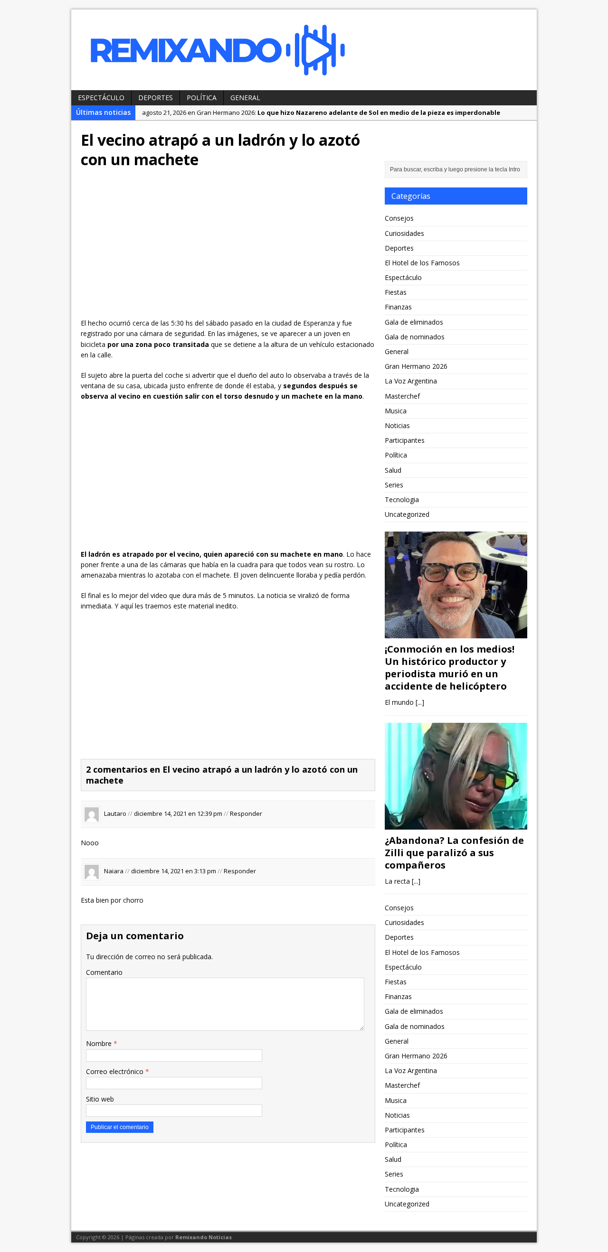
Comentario (104, 972)
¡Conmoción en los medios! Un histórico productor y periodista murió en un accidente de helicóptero (449, 667)
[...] (420, 702)
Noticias (397, 425)
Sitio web (100, 1098)
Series (394, 484)
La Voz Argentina (411, 380)
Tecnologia (402, 499)
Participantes (405, 440)
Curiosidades (404, 233)
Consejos (399, 218)
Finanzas (398, 306)
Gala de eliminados (414, 322)
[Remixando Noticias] (304, 49)
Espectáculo (101, 97)
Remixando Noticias (203, 1237)
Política (202, 97)
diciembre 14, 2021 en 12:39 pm (178, 814)
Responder (246, 814)
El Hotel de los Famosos (422, 262)
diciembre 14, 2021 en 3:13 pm (173, 871)
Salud (393, 470)
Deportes (155, 97)
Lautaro (115, 814)
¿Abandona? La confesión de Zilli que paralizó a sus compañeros (454, 852)
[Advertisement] (228, 246)
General (245, 97)
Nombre (100, 1043)
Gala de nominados (415, 336)
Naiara (114, 871)
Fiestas (396, 292)
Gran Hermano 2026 (416, 366)
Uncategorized (407, 514)
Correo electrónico (115, 1071)
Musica (396, 410)
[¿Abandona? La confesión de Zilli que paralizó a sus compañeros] (456, 823)
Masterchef (402, 396)
